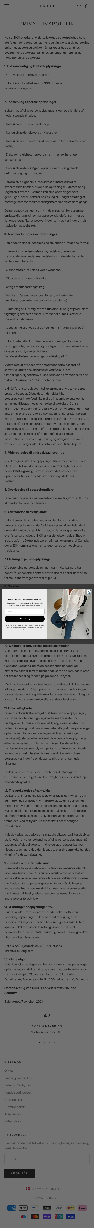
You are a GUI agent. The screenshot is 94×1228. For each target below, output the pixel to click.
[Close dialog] (89, 592)
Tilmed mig (25, 619)
